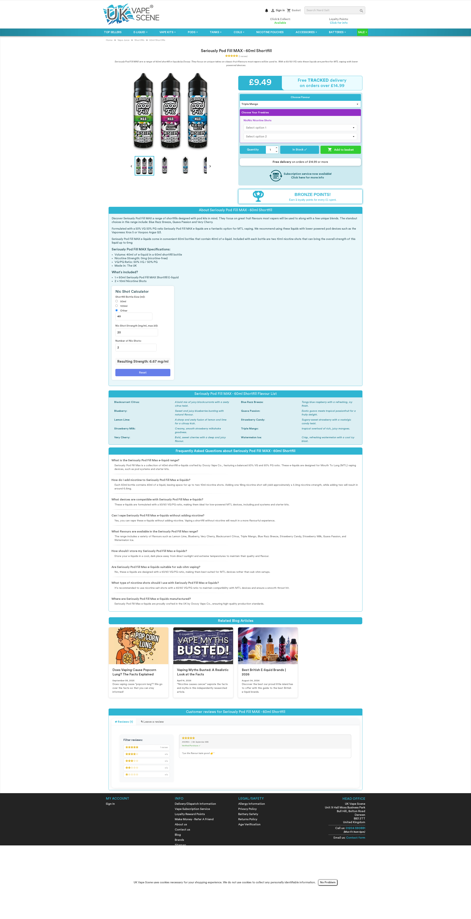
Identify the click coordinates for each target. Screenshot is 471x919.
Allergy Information (251, 803)
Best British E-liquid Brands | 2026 (264, 672)
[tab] (123, 721)
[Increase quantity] (277, 148)
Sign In (110, 803)
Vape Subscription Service (192, 809)
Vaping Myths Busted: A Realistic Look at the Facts (203, 672)
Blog (178, 834)
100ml (124, 306)
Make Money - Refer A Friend (194, 819)
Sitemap (180, 845)
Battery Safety (248, 814)
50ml (123, 301)
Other (124, 310)
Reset (143, 372)
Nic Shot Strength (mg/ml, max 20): (136, 326)
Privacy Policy (247, 809)
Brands (179, 839)
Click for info (339, 23)
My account (117, 798)
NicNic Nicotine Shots (257, 120)
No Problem (328, 882)
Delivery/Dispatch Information (195, 803)
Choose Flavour (300, 97)
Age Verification (249, 824)
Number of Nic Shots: (128, 341)
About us (181, 824)
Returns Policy (247, 819)
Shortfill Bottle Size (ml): (130, 297)
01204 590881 (355, 828)
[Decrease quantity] (277, 152)
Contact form (355, 837)
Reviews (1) (125, 721)
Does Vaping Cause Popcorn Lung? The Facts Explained (134, 672)
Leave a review (153, 721)
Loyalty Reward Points (190, 814)
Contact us (182, 829)
